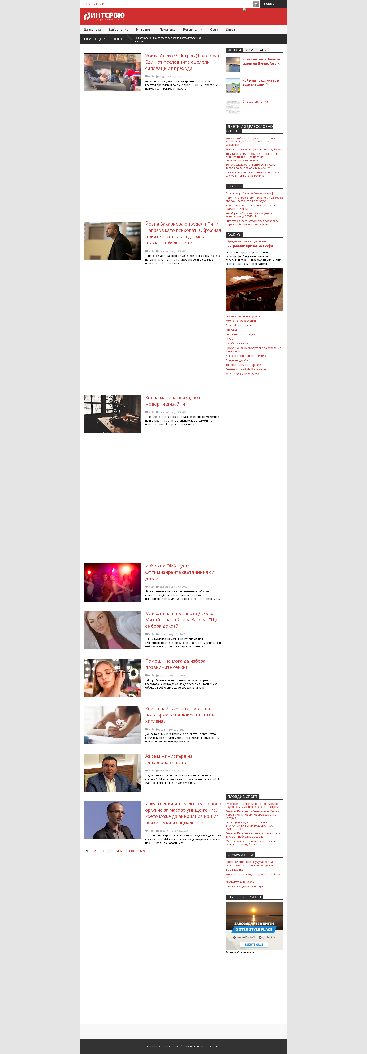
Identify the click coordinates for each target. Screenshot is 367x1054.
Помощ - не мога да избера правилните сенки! (175, 664)
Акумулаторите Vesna (240, 882)
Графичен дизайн (237, 360)
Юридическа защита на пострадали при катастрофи (249, 243)
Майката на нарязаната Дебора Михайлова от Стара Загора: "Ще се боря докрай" (181, 619)
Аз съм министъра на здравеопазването (169, 759)
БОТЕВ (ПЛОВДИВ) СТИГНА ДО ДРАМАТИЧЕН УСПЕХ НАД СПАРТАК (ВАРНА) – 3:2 (249, 826)
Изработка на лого (238, 343)
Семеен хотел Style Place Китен (246, 369)
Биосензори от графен (240, 334)
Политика (168, 30)
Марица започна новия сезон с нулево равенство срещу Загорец (251, 842)
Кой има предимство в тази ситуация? (261, 82)
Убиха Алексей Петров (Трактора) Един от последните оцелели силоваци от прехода (182, 61)
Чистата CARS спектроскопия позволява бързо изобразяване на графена (252, 222)
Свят (214, 30)
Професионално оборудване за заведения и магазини (253, 349)
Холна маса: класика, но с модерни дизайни (173, 400)
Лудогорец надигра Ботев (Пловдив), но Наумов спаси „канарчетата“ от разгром (252, 805)
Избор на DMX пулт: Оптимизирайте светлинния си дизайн (179, 572)
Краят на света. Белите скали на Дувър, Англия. (262, 61)
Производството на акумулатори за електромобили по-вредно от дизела (250, 863)
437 (119, 851)
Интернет (144, 30)
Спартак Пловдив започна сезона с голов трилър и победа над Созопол (253, 834)
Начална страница (94, 3)
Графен (230, 339)
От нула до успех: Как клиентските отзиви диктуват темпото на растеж (253, 174)
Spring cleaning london (239, 325)
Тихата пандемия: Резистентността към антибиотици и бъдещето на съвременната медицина (252, 157)
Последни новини (104, 39)
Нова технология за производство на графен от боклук (250, 207)
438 (131, 851)
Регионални (193, 30)
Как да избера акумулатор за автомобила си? (253, 875)
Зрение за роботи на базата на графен (251, 193)
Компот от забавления (241, 320)
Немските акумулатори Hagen (245, 886)
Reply (151, 76)
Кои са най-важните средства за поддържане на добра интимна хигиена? (180, 714)
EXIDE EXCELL (234, 869)
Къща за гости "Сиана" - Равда (246, 356)
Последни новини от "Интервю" (202, 1046)
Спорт (230, 30)
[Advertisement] (152, 158)
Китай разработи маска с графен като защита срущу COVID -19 (251, 214)
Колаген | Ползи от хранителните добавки (254, 149)
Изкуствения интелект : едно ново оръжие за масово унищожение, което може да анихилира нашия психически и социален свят (183, 813)
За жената (92, 30)
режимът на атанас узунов (243, 316)
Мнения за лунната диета (242, 374)
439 (142, 851)
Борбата (231, 330)
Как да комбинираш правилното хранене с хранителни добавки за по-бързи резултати (253, 141)
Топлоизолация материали (243, 365)
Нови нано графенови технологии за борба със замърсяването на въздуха (254, 199)
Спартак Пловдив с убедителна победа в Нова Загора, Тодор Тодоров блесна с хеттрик (252, 815)
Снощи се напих (255, 102)
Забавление (118, 30)
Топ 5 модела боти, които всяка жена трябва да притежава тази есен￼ (250, 166)
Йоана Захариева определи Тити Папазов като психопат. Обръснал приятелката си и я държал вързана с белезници (183, 233)
